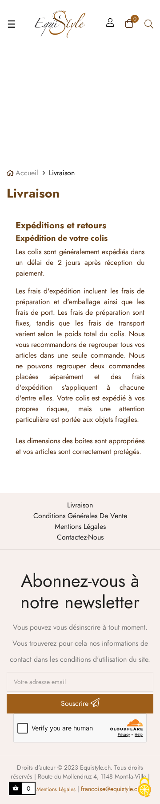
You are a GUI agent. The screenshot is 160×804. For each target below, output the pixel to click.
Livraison (80, 505)
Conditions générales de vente (80, 516)
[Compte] (110, 24)
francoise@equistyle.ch (110, 788)
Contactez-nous (80, 537)
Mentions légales (80, 526)
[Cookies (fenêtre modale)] (144, 788)
